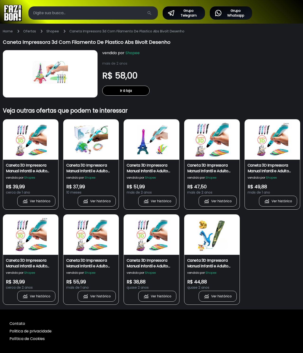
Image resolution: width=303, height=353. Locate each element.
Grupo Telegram (189, 13)
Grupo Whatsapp (235, 13)
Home (8, 31)
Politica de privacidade (30, 331)
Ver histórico (40, 201)
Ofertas (29, 31)
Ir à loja (126, 90)
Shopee (52, 31)
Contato (17, 323)
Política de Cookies (27, 338)
